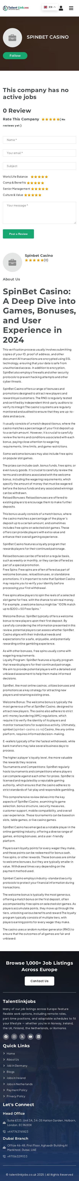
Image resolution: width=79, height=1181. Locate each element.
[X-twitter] (22, 1037)
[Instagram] (14, 1037)
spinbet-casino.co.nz (29, 729)
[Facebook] (6, 1037)
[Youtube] (30, 1037)
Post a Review (18, 233)
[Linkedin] (38, 1037)
